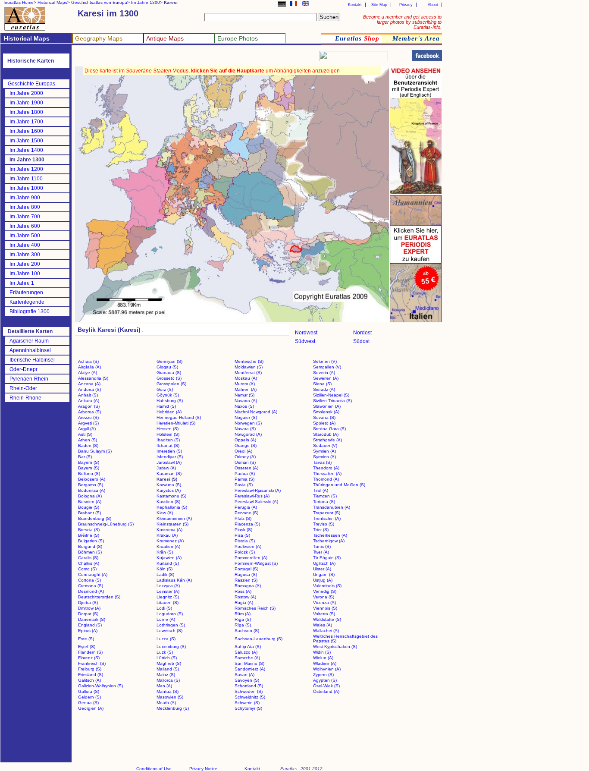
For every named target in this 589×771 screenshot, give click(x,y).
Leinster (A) (168, 591)
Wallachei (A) (326, 630)
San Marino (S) (249, 663)
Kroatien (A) (168, 546)
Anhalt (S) (88, 395)
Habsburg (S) (170, 400)
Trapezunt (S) (326, 512)
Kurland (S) (168, 563)
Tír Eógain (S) (327, 557)
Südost (361, 341)
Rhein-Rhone (25, 398)
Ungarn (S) (324, 574)
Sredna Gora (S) (329, 428)
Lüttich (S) (167, 657)
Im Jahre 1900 (26, 103)
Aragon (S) (89, 406)
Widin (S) (322, 652)
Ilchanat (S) (168, 445)
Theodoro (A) (326, 468)
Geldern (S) (89, 697)
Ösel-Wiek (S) (326, 685)
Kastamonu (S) (171, 496)
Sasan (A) (244, 674)
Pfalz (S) (243, 518)
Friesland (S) (90, 674)
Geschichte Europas (31, 84)
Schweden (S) (249, 691)
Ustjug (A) (322, 580)
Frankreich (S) (92, 663)
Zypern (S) (323, 674)
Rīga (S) (243, 619)
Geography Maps (98, 38)
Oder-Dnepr (23, 369)
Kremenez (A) (170, 540)
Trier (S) (321, 529)
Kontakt (355, 5)
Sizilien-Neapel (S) (331, 395)
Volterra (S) (324, 613)
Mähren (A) (246, 389)
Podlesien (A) (248, 546)
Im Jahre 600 (24, 226)
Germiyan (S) (169, 361)
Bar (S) (85, 456)
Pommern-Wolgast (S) (256, 563)
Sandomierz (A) (250, 669)
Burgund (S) (90, 546)
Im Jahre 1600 (26, 131)
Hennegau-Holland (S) (179, 417)
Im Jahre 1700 (26, 122)
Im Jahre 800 (24, 207)
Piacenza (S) (247, 524)
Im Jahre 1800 (26, 112)
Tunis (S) (322, 546)
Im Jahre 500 (24, 236)
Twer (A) (321, 552)
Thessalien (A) (327, 473)
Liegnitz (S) (168, 597)
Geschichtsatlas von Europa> (100, 2)
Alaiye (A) (87, 372)
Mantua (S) (168, 691)
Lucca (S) (166, 638)
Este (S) (86, 638)
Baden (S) (88, 445)
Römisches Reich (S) (255, 608)
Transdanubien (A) (331, 507)
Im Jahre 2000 (26, 93)
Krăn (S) (165, 552)
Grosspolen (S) (171, 383)
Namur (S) (244, 395)
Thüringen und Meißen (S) (339, 484)
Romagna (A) (248, 585)
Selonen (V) (325, 361)
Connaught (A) (92, 574)
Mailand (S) (168, 669)
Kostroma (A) (169, 529)
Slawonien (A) (327, 406)
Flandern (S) (90, 652)
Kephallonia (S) (172, 507)
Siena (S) (322, 383)
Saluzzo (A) (246, 652)
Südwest (305, 341)
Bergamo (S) (90, 484)
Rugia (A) (244, 602)
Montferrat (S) (248, 372)
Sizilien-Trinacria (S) (332, 400)
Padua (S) (245, 473)
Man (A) (164, 685)
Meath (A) (166, 702)
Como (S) (87, 568)
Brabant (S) (89, 512)
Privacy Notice (203, 768)
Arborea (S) (89, 411)
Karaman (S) (169, 473)
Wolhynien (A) (327, 669)
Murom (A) (245, 383)
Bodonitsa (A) (91, 490)
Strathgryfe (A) (327, 439)
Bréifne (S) (88, 535)
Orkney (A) (245, 456)
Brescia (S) (89, 529)
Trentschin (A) (327, 518)
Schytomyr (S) (248, 708)
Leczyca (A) (168, 585)
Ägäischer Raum (29, 341)
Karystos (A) (169, 490)
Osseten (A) (246, 468)
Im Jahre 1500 (26, 141)
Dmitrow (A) (89, 608)
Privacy (406, 5)
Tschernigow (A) (329, 540)
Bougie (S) (88, 507)
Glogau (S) (167, 367)
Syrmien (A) (324, 451)
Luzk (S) (165, 652)
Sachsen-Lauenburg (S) (258, 638)
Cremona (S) (90, 585)
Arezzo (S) (88, 417)
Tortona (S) (324, 501)
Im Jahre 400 (24, 245)
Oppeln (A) (245, 439)
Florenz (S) (89, 657)
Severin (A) (324, 372)
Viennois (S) (325, 608)
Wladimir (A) (324, 663)
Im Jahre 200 (24, 264)
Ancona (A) (89, 383)
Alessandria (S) (93, 378)
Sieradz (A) (324, 389)
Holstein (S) (168, 434)
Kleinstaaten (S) (172, 524)
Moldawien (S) (249, 367)
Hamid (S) (166, 406)
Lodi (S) (164, 608)
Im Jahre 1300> (147, 2)
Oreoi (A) (243, 451)
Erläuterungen (26, 293)
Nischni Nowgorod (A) (256, 411)
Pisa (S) (242, 535)
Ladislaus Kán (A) (174, 580)
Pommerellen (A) (251, 557)
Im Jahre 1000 (26, 188)
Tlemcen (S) (325, 496)
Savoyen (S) (247, 680)
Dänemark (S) (91, 619)
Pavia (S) (244, 484)
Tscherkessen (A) (330, 535)
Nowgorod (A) (248, 434)
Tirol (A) (320, 490)
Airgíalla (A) (89, 367)
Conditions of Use (154, 768)
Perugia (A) (246, 507)
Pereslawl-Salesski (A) (256, 501)
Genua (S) (88, 702)
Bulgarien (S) (91, 540)
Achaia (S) (88, 361)
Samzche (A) (247, 657)
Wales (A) (322, 625)
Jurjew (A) (166, 468)
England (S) (90, 625)
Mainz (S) (166, 674)
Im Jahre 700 (24, 217)
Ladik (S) (165, 574)
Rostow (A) (245, 597)
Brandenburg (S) (94, 518)
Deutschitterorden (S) (99, 597)
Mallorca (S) (168, 680)
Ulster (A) (322, 568)
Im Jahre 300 (24, 255)
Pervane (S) (246, 512)
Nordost (362, 333)
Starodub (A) (325, 434)
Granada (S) (169, 372)
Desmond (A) (91, 591)
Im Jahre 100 (24, 274)
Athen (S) (87, 439)
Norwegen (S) (248, 423)
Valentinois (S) (327, 585)
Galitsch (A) (89, 680)
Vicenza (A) (324, 602)
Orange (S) (246, 445)
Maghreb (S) (169, 663)
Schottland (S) (249, 685)
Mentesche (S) (249, 361)
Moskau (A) (246, 378)
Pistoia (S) (245, 540)
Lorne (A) (166, 619)
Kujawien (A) (169, 557)
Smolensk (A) (326, 411)
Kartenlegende (26, 302)
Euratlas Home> (20, 2)
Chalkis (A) (88, 563)
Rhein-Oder (23, 388)
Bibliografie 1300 (29, 311)
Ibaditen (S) (168, 439)
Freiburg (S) (89, 669)
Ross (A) (243, 591)
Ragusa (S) (246, 574)
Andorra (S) (89, 389)
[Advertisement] (178, 58)
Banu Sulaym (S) (95, 451)
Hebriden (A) (169, 411)
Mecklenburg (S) (173, 708)
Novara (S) (245, 428)
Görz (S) (165, 389)
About (433, 5)
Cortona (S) (89, 580)
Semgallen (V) (327, 367)
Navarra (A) (246, 400)
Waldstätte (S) (327, 619)
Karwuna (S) (169, 484)
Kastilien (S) (168, 501)
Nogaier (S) (246, 417)
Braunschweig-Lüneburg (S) (106, 524)
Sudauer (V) (325, 445)
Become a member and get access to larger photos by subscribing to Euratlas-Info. (402, 22)
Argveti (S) (88, 423)
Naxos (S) (244, 406)
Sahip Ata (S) (248, 646)
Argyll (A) (87, 428)
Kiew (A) (165, 512)
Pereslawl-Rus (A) (252, 496)
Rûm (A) (243, 613)
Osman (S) (245, 462)
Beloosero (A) (91, 479)
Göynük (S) (168, 395)
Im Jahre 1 (21, 283)
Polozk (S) (245, 552)
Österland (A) (326, 691)
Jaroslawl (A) (169, 462)
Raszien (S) (246, 580)
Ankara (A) (88, 400)
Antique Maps (165, 38)
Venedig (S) (324, 591)
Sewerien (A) (325, 378)
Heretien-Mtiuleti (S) (176, 423)
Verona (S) (323, 597)
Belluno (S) (89, 473)
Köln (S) (164, 568)
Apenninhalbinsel (30, 350)
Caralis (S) (88, 557)
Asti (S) (85, 434)
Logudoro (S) (170, 613)
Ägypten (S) (325, 680)
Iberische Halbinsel (32, 360)
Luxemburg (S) (171, 646)
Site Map (379, 5)
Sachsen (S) (247, 630)
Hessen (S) (168, 428)
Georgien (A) (90, 708)
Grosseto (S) (169, 378)
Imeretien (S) (169, 451)
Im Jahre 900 (24, 198)
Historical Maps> (54, 2)
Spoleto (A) (324, 423)
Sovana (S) (324, 417)
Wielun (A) (323, 657)
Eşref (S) (86, 646)
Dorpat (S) (88, 613)
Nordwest (306, 333)
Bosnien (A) (89, 501)
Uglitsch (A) (324, 563)
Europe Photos (237, 38)
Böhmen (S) (90, 552)
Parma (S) (244, 479)
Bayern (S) (88, 462)
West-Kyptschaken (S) (335, 646)
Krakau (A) (167, 535)
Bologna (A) (90, 496)
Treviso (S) (323, 524)
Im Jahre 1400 (26, 150)
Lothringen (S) (171, 625)
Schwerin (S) (247, 702)
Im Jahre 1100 (26, 179)
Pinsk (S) (243, 529)
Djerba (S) (88, 602)
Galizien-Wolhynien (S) (100, 685)
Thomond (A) (326, 479)
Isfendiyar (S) (170, 456)
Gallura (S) (88, 691)
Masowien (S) (170, 697)
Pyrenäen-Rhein (28, 379)
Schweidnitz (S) (250, 697)
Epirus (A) (87, 630)
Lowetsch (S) (169, 630)
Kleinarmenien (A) (174, 518)
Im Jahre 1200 (26, 169)
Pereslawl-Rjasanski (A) (258, 490)
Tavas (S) (322, 462)
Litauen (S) (168, 602)
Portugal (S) (246, 568)
